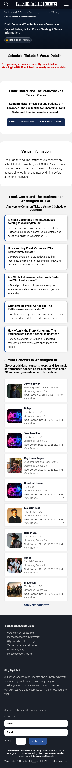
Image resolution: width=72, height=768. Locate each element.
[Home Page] (36, 4)
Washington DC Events (15, 12)
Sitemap (33, 761)
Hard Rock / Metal (49, 12)
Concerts (33, 12)
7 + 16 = (8, 741)
